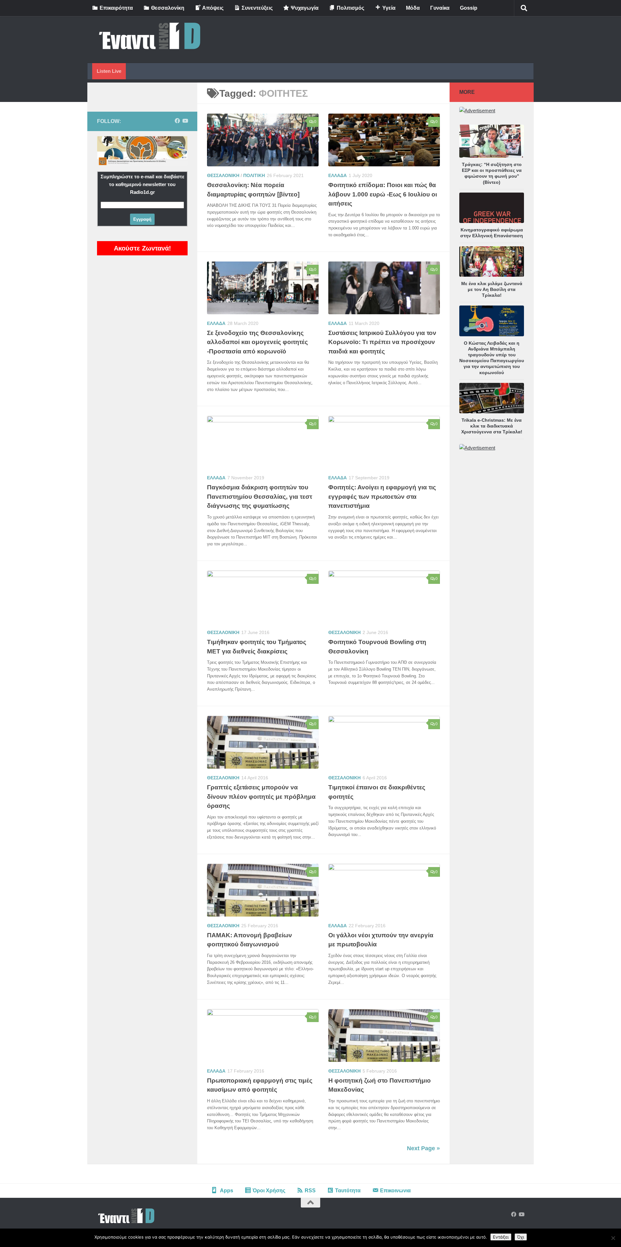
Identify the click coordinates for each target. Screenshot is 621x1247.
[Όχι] (613, 1238)
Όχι (520, 1237)
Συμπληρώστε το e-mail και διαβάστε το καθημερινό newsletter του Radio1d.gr (142, 184)
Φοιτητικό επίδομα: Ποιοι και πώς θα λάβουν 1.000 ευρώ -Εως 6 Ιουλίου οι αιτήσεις (382, 194)
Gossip (468, 8)
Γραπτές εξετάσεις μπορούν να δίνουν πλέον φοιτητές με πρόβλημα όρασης (261, 796)
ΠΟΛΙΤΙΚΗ (254, 175)
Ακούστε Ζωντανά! (142, 248)
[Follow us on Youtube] (185, 121)
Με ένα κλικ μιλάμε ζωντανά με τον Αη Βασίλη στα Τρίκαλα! (491, 289)
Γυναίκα (440, 8)
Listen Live (109, 71)
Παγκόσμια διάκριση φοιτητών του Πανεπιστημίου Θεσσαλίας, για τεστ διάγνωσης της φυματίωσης (259, 496)
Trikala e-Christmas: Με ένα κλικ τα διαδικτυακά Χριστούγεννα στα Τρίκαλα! (491, 426)
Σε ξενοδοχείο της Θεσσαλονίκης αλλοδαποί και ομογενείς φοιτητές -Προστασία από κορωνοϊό (257, 342)
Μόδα (413, 8)
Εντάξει (501, 1237)
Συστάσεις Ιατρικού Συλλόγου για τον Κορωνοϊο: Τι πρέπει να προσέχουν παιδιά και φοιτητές (382, 342)
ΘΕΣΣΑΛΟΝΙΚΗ (223, 175)
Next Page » (423, 1148)
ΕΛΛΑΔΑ (337, 175)
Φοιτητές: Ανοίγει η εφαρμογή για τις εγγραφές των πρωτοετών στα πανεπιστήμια (382, 496)
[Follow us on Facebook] (177, 121)
